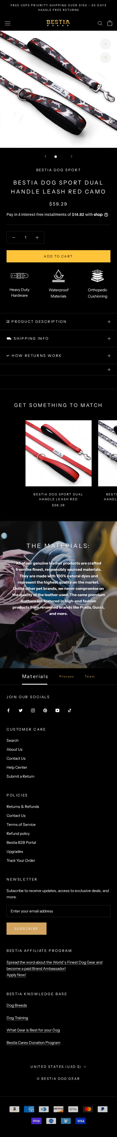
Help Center (17, 767)
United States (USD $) (55, 1067)
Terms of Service (21, 824)
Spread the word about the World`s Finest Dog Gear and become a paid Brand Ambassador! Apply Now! (54, 968)
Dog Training (17, 1017)
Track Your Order (21, 860)
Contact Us (16, 758)
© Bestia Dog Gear (58, 1079)
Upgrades (15, 851)
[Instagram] (33, 710)
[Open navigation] (7, 23)
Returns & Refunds (23, 806)
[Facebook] (8, 710)
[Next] (71, 156)
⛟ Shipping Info (28, 338)
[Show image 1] (55, 156)
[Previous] (45, 156)
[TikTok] (70, 710)
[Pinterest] (45, 710)
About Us (15, 749)
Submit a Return (20, 776)
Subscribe (26, 929)
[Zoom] (105, 43)
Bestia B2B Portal (21, 842)
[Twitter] (21, 710)
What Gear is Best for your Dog (33, 1030)
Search (13, 740)
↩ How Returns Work (34, 355)
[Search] (100, 23)
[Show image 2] (61, 156)
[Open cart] (109, 23)
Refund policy (18, 833)
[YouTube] (57, 710)
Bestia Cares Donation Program (33, 1042)
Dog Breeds (17, 1005)
